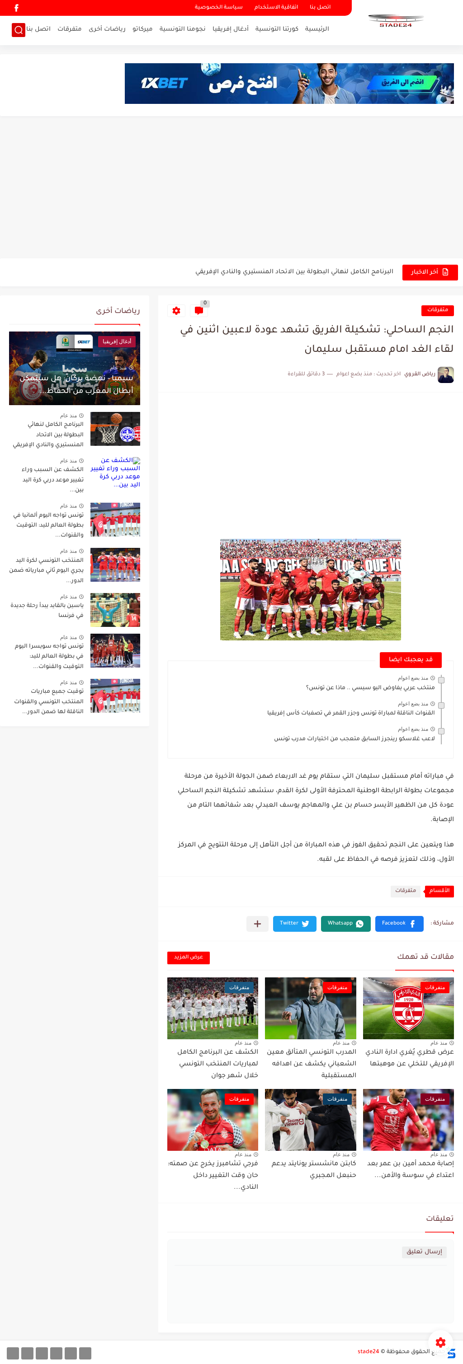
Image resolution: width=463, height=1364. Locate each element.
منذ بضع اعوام (413, 678)
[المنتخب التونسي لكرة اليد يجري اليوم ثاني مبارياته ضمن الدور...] (115, 565)
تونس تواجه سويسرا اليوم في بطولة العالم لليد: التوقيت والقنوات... (49, 657)
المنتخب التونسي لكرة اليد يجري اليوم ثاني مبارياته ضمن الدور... (46, 571)
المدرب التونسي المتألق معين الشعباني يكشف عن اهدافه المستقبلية (311, 1064)
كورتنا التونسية (276, 29)
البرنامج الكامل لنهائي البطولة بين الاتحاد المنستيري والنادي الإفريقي (294, 272)
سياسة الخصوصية (219, 8)
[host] (13, 1353)
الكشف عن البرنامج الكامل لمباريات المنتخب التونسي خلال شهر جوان (217, 1064)
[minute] (42, 1353)
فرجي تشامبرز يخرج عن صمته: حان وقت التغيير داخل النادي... (213, 1176)
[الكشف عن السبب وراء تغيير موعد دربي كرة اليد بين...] (115, 474)
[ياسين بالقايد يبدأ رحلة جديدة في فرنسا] (115, 610)
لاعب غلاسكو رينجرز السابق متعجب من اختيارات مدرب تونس (354, 739)
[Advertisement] (231, 188)
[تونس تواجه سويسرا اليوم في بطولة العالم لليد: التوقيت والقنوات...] (115, 651)
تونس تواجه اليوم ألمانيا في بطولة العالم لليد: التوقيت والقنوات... (48, 526)
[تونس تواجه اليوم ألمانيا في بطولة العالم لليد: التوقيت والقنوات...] (115, 520)
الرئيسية (317, 29)
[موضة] (56, 1353)
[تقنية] (71, 1353)
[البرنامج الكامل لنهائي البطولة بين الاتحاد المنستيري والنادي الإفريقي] (115, 429)
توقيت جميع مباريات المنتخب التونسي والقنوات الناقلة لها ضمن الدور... (49, 702)
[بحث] (18, 30)
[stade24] (395, 21)
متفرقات (69, 29)
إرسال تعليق (424, 1252)
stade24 (368, 1352)
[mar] (85, 1353)
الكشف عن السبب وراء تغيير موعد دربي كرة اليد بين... (53, 480)
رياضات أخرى (107, 29)
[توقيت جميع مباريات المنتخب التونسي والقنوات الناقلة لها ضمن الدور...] (115, 696)
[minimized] (27, 1353)
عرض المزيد (188, 958)
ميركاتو (142, 29)
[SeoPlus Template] (450, 1352)
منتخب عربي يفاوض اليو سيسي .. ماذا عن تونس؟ (370, 688)
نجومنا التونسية (183, 29)
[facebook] (16, 8)
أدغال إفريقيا (231, 29)
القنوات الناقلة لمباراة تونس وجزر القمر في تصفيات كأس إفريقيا (351, 713)
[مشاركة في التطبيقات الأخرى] (257, 924)
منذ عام (438, 1043)
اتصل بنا (320, 8)
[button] (399, 924)
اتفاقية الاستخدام (276, 8)
